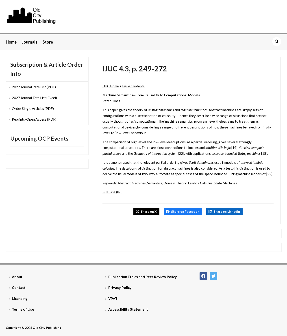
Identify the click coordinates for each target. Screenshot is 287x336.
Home (11, 42)
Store (48, 42)
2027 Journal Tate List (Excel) (34, 97)
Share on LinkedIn (227, 211)
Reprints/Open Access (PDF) (34, 119)
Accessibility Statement (128, 309)
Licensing (19, 298)
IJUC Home (110, 86)
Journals (29, 42)
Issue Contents (133, 86)
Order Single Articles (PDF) (33, 108)
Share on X (149, 211)
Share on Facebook (185, 211)
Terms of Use (23, 309)
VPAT (112, 298)
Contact (19, 287)
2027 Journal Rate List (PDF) (34, 87)
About (17, 276)
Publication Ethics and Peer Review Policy (142, 276)
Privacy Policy (120, 287)
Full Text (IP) (112, 192)
